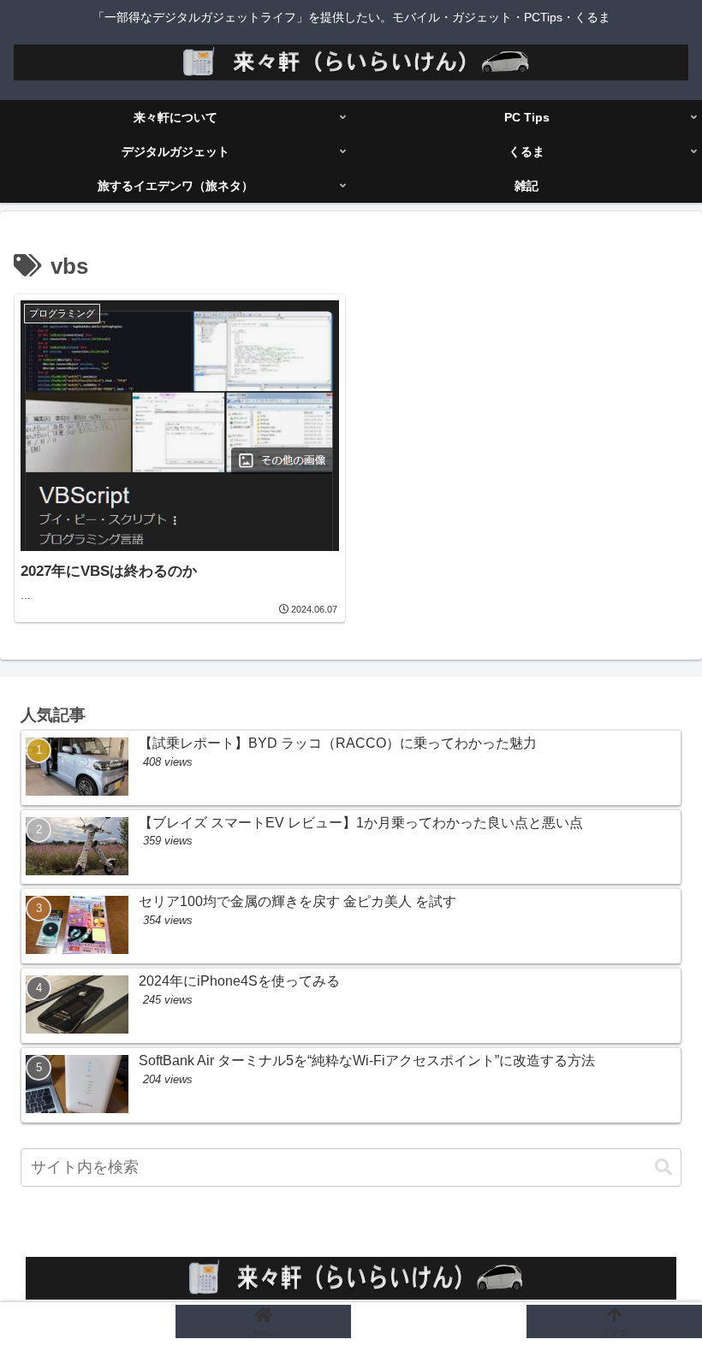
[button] (663, 1167)
